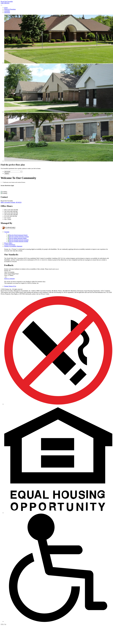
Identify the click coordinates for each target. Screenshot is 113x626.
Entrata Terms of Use (10, 286)
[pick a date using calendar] (21, 172)
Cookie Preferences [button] (9, 244)
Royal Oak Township (7, 1)
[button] (58, 513)
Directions (7, 12)
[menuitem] (58, 7)
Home (6, 7)
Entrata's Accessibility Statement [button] (13, 246)
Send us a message (9, 278)
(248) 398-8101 (5, 3)
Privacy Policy (8, 243)
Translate (6, 232)
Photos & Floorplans (10, 9)
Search (7, 173)
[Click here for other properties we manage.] (9, 229)
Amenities (7, 11)
